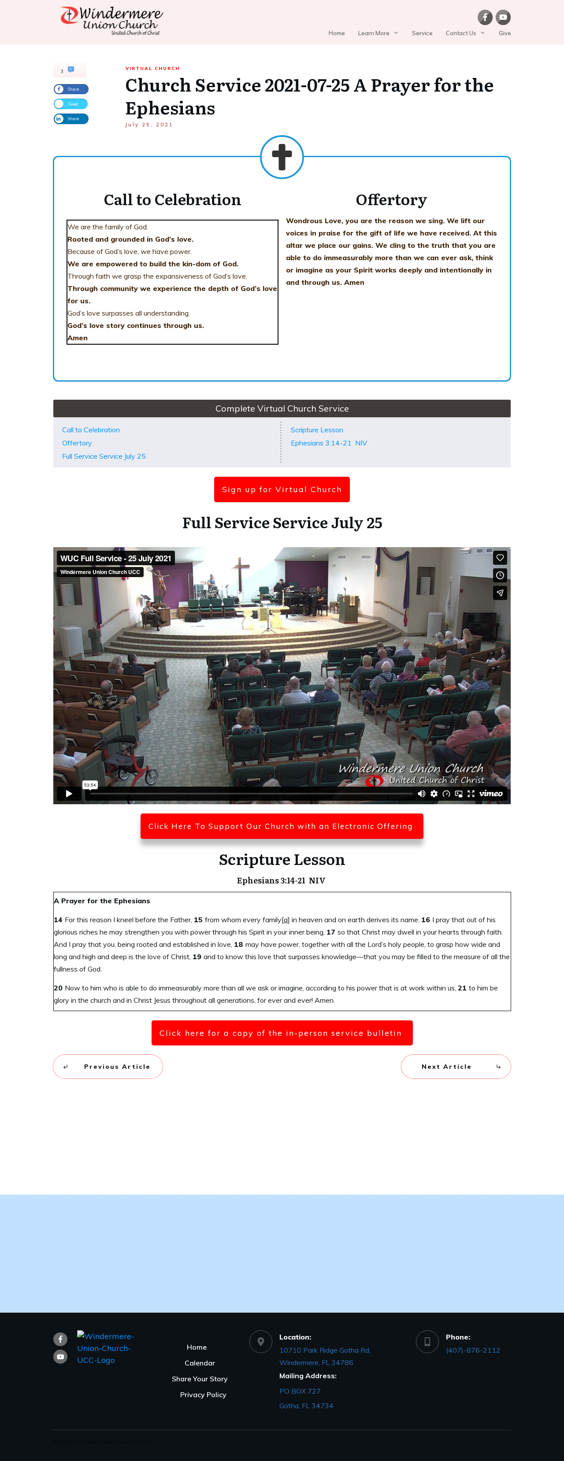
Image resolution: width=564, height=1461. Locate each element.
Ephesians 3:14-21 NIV (330, 442)
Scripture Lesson (317, 429)
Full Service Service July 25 (104, 456)
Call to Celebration (91, 429)
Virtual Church (153, 68)
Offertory (77, 442)
